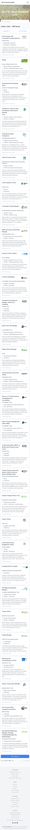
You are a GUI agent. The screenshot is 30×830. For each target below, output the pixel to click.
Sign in (17, 774)
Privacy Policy (15, 792)
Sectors (15, 788)
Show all (27, 760)
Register (13, 806)
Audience (15, 804)
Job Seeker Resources (15, 772)
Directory (15, 786)
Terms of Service (15, 790)
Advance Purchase (15, 800)
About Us (15, 784)
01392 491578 (15, 818)
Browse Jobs (15, 776)
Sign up (13, 774)
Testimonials (15, 802)
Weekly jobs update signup (15, 778)
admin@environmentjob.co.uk (16, 820)
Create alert (16, 756)
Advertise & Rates (15, 798)
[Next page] (23, 761)
